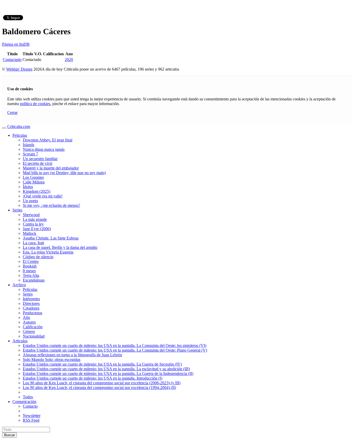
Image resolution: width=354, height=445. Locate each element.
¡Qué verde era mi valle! (42, 196)
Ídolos (28, 186)
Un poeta (30, 200)
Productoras (32, 313)
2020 (69, 59)
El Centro (31, 261)
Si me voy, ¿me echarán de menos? (51, 205)
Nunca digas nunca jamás (44, 149)
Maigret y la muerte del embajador (51, 168)
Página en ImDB (16, 44)
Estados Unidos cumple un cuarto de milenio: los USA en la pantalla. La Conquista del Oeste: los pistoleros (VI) (114, 345)
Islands (28, 144)
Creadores (31, 308)
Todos (28, 397)
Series (17, 210)
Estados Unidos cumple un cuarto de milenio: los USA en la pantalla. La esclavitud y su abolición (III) (106, 369)
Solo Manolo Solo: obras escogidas (51, 359)
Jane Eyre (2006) (37, 229)
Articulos (19, 341)
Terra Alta (31, 275)
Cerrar (12, 112)
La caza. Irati (33, 243)
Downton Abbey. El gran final (47, 140)
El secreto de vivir (37, 163)
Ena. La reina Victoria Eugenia (48, 252)
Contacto (30, 406)
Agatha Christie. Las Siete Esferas (51, 238)
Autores (29, 322)
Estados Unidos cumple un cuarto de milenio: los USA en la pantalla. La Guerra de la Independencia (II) (108, 373)
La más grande (35, 219)
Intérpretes (31, 299)
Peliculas (19, 135)
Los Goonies (33, 177)
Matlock (29, 233)
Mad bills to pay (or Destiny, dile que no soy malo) (64, 172)
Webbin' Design (19, 69)
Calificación (33, 327)
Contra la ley (33, 224)
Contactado (12, 59)
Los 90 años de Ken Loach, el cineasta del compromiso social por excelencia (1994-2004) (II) (99, 387)
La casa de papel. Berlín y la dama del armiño (60, 247)
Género (29, 331)
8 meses (29, 271)
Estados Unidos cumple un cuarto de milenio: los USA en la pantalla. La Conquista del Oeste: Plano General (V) (115, 350)
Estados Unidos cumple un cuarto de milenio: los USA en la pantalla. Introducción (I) (92, 378)
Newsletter (31, 415)
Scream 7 (30, 154)
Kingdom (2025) (36, 191)
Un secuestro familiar (40, 158)
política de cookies (35, 103)
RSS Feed (31, 420)
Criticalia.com (18, 126)
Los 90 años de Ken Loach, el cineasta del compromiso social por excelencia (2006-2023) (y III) (101, 383)
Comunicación (24, 401)
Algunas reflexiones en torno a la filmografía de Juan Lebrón (72, 355)
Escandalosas (34, 280)
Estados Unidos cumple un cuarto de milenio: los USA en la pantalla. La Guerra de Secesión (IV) (102, 364)
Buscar (9, 435)
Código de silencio (38, 257)
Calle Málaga (34, 182)
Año (26, 317)
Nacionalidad (34, 336)
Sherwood (31, 215)
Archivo (19, 285)
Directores (31, 303)
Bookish (30, 266)
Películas (30, 289)
